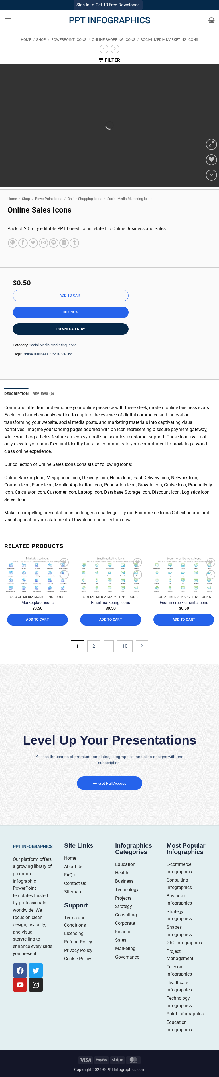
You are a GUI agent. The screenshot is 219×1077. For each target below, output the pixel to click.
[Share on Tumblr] (74, 243)
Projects (123, 898)
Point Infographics (185, 1013)
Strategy (123, 906)
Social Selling (61, 354)
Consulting (126, 915)
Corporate (125, 923)
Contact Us (75, 883)
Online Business (36, 354)
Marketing (125, 948)
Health (121, 873)
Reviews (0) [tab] (43, 393)
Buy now (71, 312)
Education (125, 864)
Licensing (74, 933)
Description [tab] (16, 393)
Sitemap (72, 892)
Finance (123, 931)
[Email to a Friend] (43, 243)
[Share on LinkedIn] (64, 243)
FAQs (69, 875)
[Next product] (104, 49)
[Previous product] (115, 49)
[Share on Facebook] (23, 243)
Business (124, 881)
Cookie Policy (77, 958)
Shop (41, 40)
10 (124, 646)
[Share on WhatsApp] (12, 243)
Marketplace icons (37, 602)
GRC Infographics (184, 942)
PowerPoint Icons (68, 40)
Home (26, 40)
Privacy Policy (78, 950)
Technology (127, 889)
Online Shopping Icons (113, 40)
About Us (73, 866)
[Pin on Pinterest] (53, 243)
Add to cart (71, 295)
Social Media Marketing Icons (169, 40)
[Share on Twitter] (33, 243)
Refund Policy (78, 942)
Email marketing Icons (110, 602)
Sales (120, 940)
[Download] (211, 175)
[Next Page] (142, 646)
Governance (127, 957)
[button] (7, 20)
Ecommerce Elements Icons (184, 602)
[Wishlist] (211, 159)
